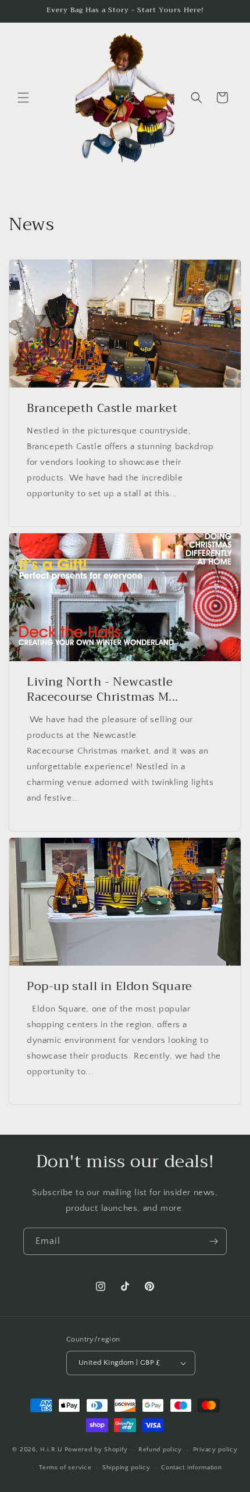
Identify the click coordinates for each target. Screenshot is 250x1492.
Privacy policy (215, 1449)
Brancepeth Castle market (102, 408)
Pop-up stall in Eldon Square (109, 986)
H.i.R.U (51, 1449)
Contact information (191, 1467)
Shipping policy (126, 1467)
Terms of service (65, 1467)
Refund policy (160, 1449)
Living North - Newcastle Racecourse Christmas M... (102, 690)
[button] (23, 97)
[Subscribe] (213, 1241)
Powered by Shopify (96, 1449)
